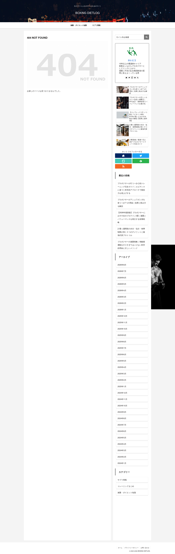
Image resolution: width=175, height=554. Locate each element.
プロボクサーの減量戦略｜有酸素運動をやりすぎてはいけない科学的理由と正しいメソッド (131, 244)
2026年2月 (122, 303)
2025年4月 (122, 367)
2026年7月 (122, 271)
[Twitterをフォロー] (129, 77)
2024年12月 (122, 392)
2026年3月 (122, 296)
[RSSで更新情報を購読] (138, 77)
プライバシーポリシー (131, 548)
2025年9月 (122, 335)
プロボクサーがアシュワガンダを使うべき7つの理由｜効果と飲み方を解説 (132, 202)
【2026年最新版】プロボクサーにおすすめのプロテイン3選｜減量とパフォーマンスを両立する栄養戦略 (132, 217)
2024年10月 (122, 405)
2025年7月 (122, 348)
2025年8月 (122, 341)
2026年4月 (122, 290)
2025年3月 (122, 373)
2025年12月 (122, 316)
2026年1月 (122, 309)
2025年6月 (122, 354)
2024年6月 (122, 431)
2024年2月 (122, 456)
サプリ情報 (122, 479)
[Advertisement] (132, 518)
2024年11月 (122, 399)
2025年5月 (122, 360)
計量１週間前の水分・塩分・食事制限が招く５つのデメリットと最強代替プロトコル (131, 231)
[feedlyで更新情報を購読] (135, 77)
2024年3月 (122, 450)
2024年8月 (122, 418)
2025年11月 (122, 322)
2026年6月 (122, 277)
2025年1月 (122, 386)
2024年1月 (122, 463)
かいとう (132, 60)
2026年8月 (122, 264)
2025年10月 (122, 328)
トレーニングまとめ (126, 486)
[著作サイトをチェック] (126, 77)
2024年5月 (122, 437)
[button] (146, 37)
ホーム (120, 548)
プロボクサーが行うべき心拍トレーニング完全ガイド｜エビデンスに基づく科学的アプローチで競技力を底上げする (131, 188)
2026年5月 (122, 284)
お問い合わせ (145, 548)
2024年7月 (122, 424)
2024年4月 (122, 444)
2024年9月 (122, 412)
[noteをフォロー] (132, 77)
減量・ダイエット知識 (127, 492)
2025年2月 (122, 380)
